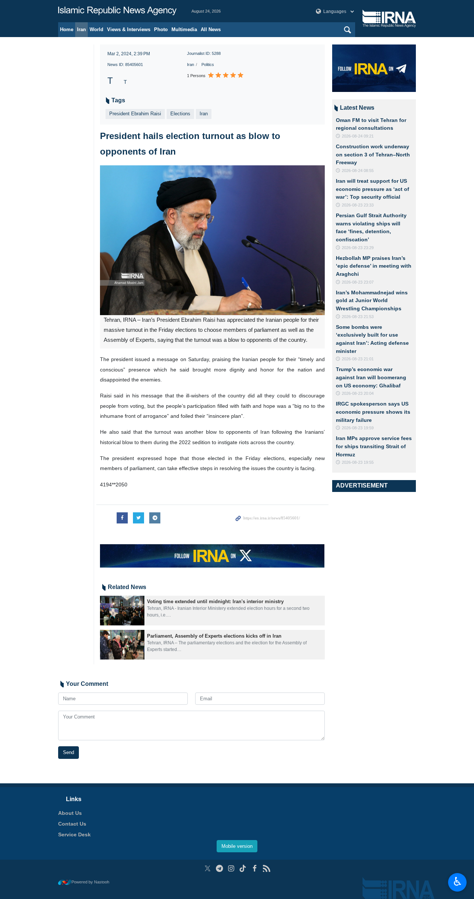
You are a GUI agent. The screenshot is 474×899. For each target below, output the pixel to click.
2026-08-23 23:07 (358, 282)
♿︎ (457, 881)
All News (211, 29)
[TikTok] (243, 868)
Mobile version (237, 846)
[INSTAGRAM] (231, 868)
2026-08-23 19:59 (358, 428)
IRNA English (117, 11)
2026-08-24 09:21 (358, 136)
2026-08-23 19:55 (358, 462)
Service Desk (74, 834)
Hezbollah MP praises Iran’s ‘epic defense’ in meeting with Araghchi (373, 266)
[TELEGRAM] (219, 868)
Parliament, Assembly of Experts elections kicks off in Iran (214, 636)
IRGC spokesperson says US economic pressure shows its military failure (373, 412)
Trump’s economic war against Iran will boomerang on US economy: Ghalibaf (371, 377)
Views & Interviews (128, 29)
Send (68, 752)
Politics (207, 64)
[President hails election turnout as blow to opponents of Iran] (212, 240)
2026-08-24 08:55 (358, 170)
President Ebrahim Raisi (135, 113)
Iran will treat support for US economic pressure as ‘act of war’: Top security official (372, 189)
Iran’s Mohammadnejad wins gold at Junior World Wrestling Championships (372, 300)
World (96, 29)
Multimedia (184, 29)
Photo (161, 29)
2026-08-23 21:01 (358, 359)
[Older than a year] (122, 610)
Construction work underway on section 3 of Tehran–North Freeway (373, 154)
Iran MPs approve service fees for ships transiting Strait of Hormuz (374, 446)
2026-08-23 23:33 (358, 205)
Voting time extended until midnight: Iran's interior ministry (215, 601)
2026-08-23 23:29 (358, 247)
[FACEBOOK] (255, 868)
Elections (180, 113)
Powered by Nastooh (90, 882)
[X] (208, 868)
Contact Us (72, 824)
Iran (81, 29)
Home (66, 29)
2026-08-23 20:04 (358, 393)
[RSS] (266, 868)
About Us (70, 813)
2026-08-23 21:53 (358, 316)
